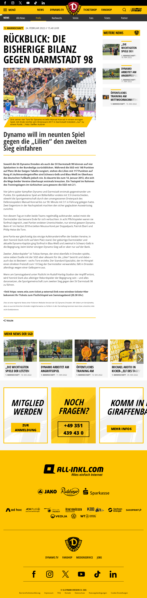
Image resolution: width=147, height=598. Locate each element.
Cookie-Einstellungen (119, 593)
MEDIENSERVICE (84, 557)
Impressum (48, 593)
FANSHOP (67, 557)
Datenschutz (80, 593)
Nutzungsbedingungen (98, 593)
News (40, 10)
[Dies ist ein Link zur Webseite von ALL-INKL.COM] (74, 470)
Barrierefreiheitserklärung (29, 593)
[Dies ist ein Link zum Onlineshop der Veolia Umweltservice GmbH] (59, 516)
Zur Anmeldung (25, 427)
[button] (124, 9)
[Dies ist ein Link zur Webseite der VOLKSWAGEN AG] (73, 516)
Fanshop (106, 10)
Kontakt (68, 593)
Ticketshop (90, 10)
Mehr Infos (121, 429)
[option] (20, 358)
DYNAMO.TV (57, 10)
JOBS (99, 557)
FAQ (59, 593)
